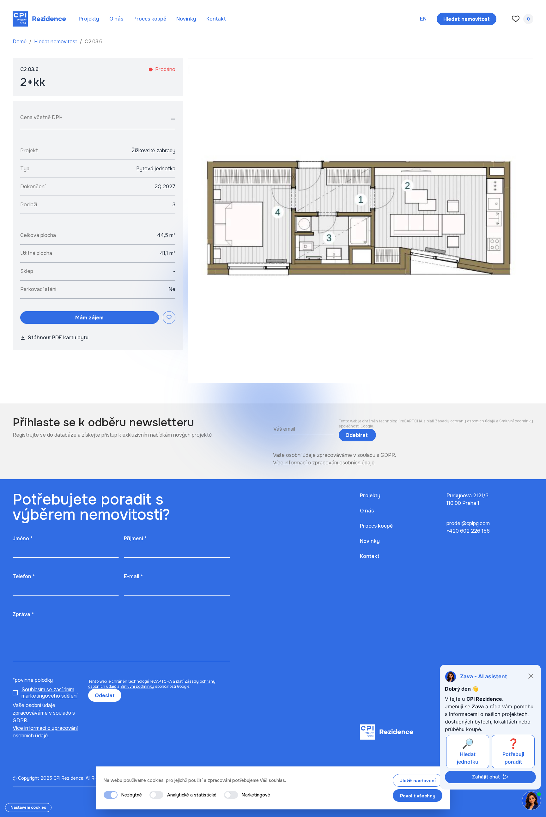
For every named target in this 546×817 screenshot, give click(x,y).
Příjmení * (135, 538)
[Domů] (39, 19)
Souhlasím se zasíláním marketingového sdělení (49, 692)
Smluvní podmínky (516, 421)
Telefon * (24, 576)
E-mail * (133, 576)
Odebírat (357, 435)
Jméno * (23, 538)
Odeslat (105, 695)
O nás (116, 18)
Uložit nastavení (417, 781)
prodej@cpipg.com (468, 523)
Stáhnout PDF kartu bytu (58, 337)
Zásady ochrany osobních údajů (465, 421)
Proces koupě (149, 18)
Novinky (186, 18)
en (423, 18)
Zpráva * (23, 614)
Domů (20, 41)
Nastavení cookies (28, 807)
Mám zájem (89, 317)
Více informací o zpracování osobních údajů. (324, 462)
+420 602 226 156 (468, 531)
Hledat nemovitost (56, 41)
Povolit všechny (417, 796)
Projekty (89, 18)
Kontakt (216, 18)
